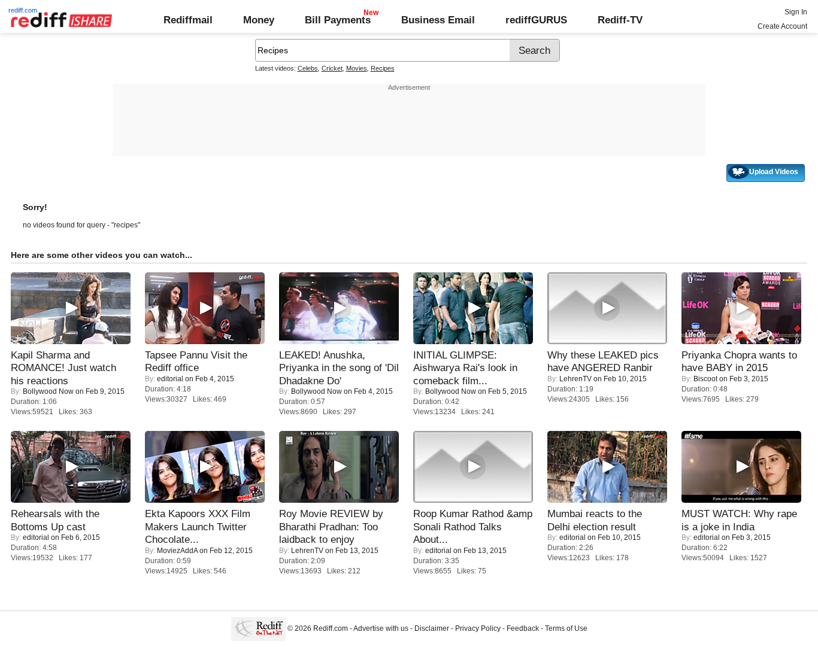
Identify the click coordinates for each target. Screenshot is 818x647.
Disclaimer (431, 628)
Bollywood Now (48, 391)
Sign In (795, 12)
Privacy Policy (478, 628)
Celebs (308, 68)
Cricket (332, 68)
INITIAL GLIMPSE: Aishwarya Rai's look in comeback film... (465, 368)
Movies (356, 68)
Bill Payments (338, 19)
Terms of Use (566, 628)
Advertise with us (380, 628)
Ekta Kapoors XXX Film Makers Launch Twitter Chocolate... (197, 526)
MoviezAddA (177, 550)
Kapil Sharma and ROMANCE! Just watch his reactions (63, 368)
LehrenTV (575, 379)
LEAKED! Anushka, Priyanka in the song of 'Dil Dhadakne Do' (339, 368)
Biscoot (705, 379)
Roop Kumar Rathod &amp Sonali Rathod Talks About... (472, 526)
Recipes (383, 68)
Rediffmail (188, 19)
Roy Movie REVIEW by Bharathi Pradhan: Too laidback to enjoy (331, 526)
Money (258, 19)
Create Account (782, 26)
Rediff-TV (620, 19)
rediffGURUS (536, 19)
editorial (170, 379)
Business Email (438, 19)
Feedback (523, 628)
